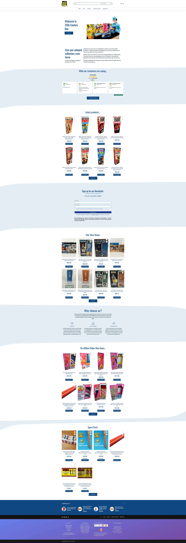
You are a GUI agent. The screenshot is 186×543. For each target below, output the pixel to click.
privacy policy (95, 214)
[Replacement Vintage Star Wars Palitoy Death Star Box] (69, 247)
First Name (76, 200)
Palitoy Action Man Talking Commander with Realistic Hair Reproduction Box (101, 138)
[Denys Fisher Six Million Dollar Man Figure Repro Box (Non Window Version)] (101, 361)
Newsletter (105, 8)
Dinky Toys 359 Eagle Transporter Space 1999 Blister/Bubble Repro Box (103, 508)
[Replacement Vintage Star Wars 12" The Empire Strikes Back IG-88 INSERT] (85, 278)
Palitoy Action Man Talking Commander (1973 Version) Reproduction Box (117, 168)
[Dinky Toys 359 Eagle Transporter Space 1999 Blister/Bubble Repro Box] (96, 509)
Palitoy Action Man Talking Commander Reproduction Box (117, 137)
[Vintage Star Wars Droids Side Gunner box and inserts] (117, 247)
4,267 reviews (94, 78)
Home (79, 8)
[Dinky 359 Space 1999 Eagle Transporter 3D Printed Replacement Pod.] (69, 440)
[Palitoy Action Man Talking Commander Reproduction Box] (117, 125)
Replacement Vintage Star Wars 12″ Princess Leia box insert (69, 291)
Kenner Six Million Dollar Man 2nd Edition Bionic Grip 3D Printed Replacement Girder (69, 404)
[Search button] (111, 4)
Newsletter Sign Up (117, 527)
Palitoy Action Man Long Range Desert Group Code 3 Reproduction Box (69, 138)
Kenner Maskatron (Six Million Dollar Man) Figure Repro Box (117, 373)
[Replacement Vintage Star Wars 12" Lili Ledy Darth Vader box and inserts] (101, 247)
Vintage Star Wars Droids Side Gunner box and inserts (117, 260)
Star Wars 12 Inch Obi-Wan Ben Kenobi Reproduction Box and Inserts (85, 260)
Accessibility (117, 530)
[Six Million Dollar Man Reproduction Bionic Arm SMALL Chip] (101, 440)
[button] (123, 87)
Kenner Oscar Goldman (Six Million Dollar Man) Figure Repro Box (117, 404)
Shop (84, 8)
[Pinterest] (68, 517)
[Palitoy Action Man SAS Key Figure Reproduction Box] (101, 156)
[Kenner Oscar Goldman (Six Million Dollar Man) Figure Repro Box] (117, 392)
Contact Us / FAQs (97, 8)
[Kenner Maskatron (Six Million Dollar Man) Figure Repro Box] (117, 361)
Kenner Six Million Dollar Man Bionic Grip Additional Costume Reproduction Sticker (85, 485)
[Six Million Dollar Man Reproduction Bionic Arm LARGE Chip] (85, 440)
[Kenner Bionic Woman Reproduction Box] (101, 392)
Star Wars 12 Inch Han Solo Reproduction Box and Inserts (101, 291)
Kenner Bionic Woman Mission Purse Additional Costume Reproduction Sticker (69, 485)
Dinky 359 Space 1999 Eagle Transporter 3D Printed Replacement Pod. (69, 453)
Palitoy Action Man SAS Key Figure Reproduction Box (101, 168)
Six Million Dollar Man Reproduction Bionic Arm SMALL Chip (101, 453)
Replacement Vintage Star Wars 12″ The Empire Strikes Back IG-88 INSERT (85, 291)
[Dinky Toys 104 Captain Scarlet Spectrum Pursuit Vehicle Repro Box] (80, 509)
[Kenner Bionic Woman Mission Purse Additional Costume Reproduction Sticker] (69, 472)
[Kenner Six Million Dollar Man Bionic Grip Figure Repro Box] (85, 361)
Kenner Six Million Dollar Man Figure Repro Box (69, 373)
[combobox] (87, 3)
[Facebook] (62, 517)
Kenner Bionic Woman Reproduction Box (101, 404)
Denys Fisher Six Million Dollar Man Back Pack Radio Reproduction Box (85, 404)
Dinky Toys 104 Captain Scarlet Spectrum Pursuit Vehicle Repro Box (87, 508)
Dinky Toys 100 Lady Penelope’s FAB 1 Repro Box (119, 508)
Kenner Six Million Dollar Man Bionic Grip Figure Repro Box (85, 373)
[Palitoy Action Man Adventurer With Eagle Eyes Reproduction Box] (85, 156)
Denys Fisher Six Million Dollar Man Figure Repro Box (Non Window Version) (101, 374)
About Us (89, 8)
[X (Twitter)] (64, 517)
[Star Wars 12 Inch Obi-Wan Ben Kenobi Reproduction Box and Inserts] (85, 247)
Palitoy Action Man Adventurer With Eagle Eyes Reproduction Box (85, 168)
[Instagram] (66, 517)
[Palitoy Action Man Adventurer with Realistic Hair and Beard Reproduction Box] (85, 125)
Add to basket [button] (69, 143)
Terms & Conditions (117, 532)
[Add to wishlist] (75, 117)
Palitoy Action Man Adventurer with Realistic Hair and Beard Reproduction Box (85, 138)
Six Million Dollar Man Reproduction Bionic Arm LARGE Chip (85, 453)
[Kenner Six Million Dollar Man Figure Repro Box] (69, 361)
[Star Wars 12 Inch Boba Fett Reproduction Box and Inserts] (117, 278)
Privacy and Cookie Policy (117, 531)
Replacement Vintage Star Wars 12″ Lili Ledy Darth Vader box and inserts (101, 260)
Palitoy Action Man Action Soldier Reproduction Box (69, 168)
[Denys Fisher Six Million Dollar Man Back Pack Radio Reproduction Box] (85, 392)
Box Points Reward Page (117, 528)
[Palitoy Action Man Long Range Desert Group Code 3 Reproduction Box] (69, 125)
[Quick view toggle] (75, 119)
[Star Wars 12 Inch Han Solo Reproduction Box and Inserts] (101, 278)
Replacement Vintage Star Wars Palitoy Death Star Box (69, 260)
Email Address (77, 204)
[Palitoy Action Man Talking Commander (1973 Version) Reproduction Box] (117, 156)
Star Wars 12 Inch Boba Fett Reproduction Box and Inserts (117, 291)
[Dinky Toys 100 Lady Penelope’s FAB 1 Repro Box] (112, 509)
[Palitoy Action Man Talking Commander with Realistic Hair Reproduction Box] (101, 125)
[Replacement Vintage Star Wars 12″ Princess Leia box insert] (69, 278)
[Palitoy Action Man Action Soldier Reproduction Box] (69, 156)
